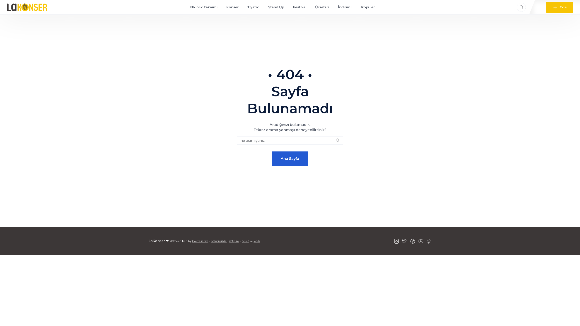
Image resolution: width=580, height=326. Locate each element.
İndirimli (345, 7)
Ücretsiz (322, 7)
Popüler (368, 7)
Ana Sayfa (290, 158)
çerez (245, 241)
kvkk (257, 241)
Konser (232, 7)
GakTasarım (200, 241)
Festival (299, 7)
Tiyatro (253, 7)
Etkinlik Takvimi (204, 7)
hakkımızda (219, 241)
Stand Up (276, 7)
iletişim (234, 241)
